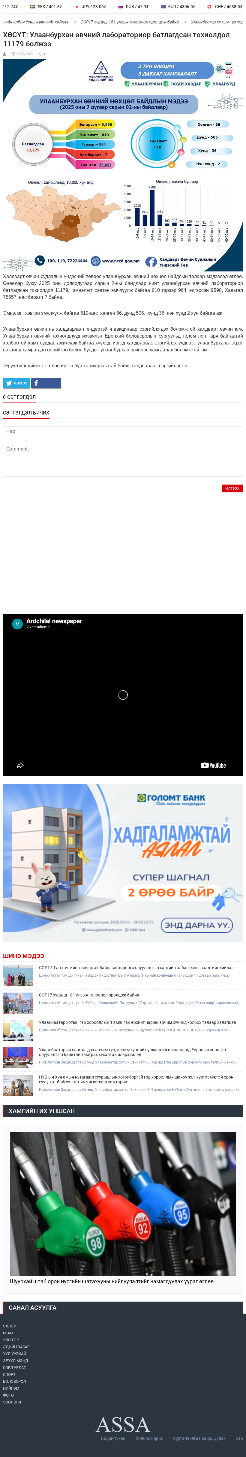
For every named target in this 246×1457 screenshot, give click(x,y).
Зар (239, 1438)
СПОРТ (9, 1374)
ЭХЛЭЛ (9, 1326)
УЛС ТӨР (11, 1340)
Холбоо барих (149, 1438)
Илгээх (232, 488)
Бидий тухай (113, 1438)
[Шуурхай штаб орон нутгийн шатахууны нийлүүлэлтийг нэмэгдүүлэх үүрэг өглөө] (123, 1203)
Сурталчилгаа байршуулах (199, 1438)
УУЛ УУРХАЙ (14, 1354)
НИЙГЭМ (11, 1388)
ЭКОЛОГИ (12, 1402)
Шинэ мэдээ (23, 956)
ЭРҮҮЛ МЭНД (15, 1361)
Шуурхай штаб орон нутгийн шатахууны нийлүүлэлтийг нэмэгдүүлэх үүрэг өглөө (112, 1281)
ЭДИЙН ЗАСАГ (16, 1347)
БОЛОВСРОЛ (14, 1381)
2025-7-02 (24, 54)
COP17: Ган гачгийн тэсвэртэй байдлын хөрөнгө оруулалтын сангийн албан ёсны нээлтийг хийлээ (136, 967)
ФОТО (8, 1395)
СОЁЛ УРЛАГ (14, 1368)
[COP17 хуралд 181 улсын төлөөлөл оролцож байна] (18, 1003)
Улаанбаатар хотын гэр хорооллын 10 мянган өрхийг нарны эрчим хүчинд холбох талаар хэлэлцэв (137, 1022)
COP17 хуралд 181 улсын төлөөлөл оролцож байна (109, 22)
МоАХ (8, 1333)
